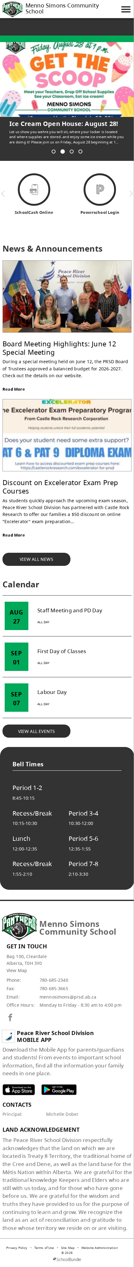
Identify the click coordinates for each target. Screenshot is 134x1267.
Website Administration (99, 1247)
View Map (17, 970)
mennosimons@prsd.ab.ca (68, 997)
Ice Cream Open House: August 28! (63, 124)
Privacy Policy (16, 1247)
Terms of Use (44, 1247)
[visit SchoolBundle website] (67, 1259)
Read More (13, 389)
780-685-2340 (54, 980)
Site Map (67, 1247)
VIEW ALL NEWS (36, 559)
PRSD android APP (58, 1089)
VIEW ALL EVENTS (36, 731)
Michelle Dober (62, 1114)
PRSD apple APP (18, 1089)
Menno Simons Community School (62, 8)
